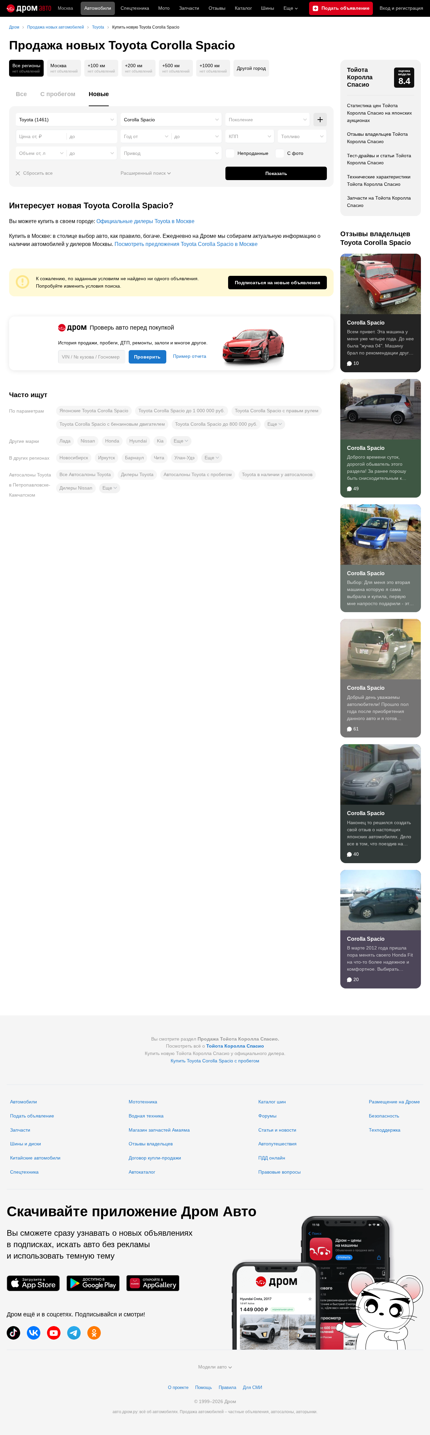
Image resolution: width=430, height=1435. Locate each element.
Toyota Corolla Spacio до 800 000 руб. (216, 424)
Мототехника (143, 1101)
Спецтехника (24, 1172)
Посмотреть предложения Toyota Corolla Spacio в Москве (186, 244)
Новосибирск (73, 457)
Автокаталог (142, 1172)
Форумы (267, 1116)
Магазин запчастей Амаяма (159, 1130)
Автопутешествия (277, 1143)
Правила (227, 1387)
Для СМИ (252, 1387)
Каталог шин (272, 1101)
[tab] (21, 98)
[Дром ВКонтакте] (33, 1333)
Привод (132, 153)
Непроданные (253, 153)
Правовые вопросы (279, 1172)
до (177, 136)
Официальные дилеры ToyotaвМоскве (145, 221)
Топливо (290, 136)
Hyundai (138, 441)
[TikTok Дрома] (13, 1333)
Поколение (241, 119)
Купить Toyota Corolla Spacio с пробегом (215, 1060)
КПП (233, 136)
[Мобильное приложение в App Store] (33, 1283)
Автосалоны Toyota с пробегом (198, 474)
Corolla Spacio (366, 323)
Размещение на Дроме (394, 1101)
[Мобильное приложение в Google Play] (93, 1283)
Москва (65, 8)
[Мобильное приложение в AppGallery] (152, 1283)
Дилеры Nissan (75, 488)
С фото (295, 153)
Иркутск (106, 457)
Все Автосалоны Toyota (85, 474)
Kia (160, 441)
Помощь (203, 1387)
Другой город (251, 68)
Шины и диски (25, 1143)
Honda (112, 441)
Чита (159, 457)
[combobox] (66, 119)
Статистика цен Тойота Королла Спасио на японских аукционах (379, 113)
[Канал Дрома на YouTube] (53, 1333)
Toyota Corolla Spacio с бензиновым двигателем (112, 424)
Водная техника (146, 1116)
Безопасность (384, 1116)
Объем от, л (32, 153)
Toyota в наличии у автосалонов (277, 474)
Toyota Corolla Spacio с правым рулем (276, 410)
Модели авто (212, 1366)
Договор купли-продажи (155, 1157)
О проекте (178, 1387)
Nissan (88, 441)
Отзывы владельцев (151, 1143)
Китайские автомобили (35, 1157)
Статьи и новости (277, 1130)
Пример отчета (189, 356)
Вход (401, 8)
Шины (267, 8)
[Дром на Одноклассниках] (94, 1333)
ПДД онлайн (271, 1157)
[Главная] (29, 8)
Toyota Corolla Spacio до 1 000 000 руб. (181, 410)
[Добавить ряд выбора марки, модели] (320, 119)
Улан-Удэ (184, 457)
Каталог (243, 8)
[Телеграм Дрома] (74, 1333)
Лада (65, 441)
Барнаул (134, 457)
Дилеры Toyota (137, 474)
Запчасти (189, 8)
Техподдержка (384, 1130)
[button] (274, 424)
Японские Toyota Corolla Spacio (93, 410)
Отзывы (217, 8)
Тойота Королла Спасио (360, 77)
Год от (131, 136)
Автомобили (97, 8)
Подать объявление (32, 1116)
